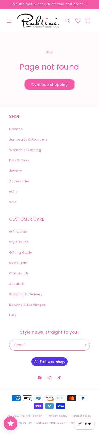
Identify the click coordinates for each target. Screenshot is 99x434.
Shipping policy (21, 423)
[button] (9, 21)
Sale (12, 202)
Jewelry (15, 170)
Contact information (50, 423)
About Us (17, 283)
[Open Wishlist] (78, 21)
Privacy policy (57, 416)
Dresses (16, 129)
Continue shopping (49, 84)
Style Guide (19, 242)
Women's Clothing (25, 150)
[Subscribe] (84, 345)
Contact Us (19, 273)
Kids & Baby (19, 160)
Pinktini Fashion (31, 415)
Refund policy (81, 416)
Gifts (13, 191)
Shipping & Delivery (25, 294)
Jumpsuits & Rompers (28, 139)
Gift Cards (18, 231)
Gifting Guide (20, 252)
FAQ (12, 315)
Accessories (19, 181)
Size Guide (18, 263)
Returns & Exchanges (27, 304)
